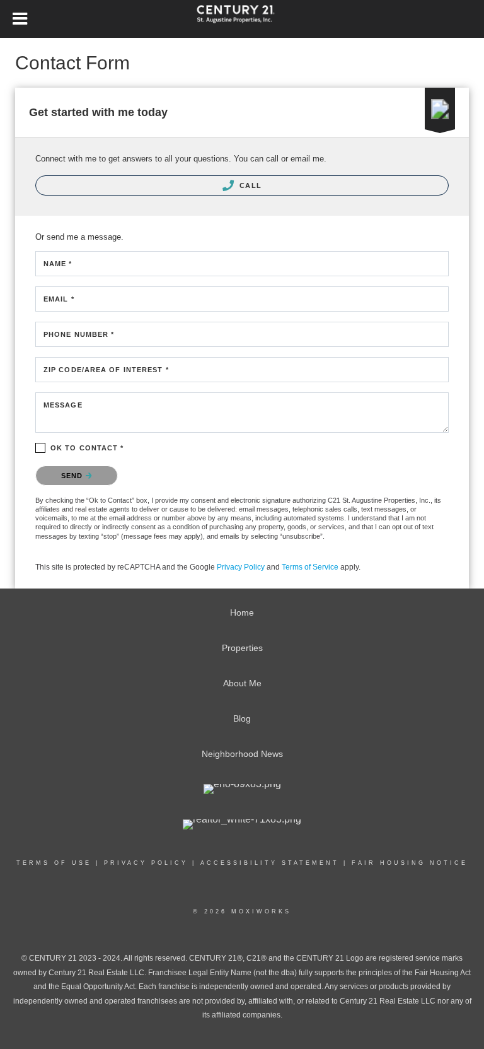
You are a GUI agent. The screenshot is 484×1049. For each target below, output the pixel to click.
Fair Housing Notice (410, 863)
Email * (58, 299)
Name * (57, 263)
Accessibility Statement (269, 863)
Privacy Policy (241, 567)
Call (249, 185)
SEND (73, 475)
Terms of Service (310, 567)
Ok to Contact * (87, 448)
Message (63, 405)
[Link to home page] (242, 19)
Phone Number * (78, 334)
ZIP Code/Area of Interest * (106, 369)
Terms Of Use (53, 863)
